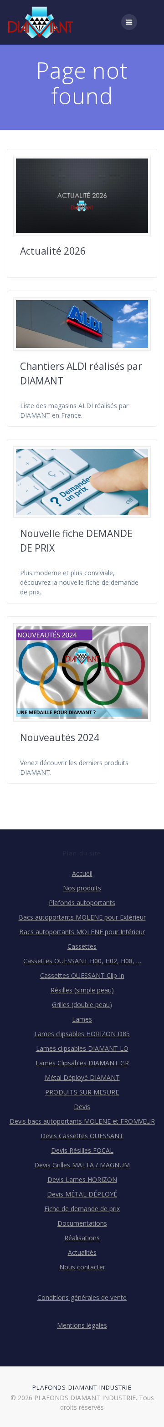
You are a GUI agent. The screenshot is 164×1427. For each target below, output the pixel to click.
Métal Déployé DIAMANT (82, 1077)
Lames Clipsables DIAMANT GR (82, 1063)
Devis (82, 1106)
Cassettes (82, 946)
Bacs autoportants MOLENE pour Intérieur (82, 931)
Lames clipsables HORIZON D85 (82, 1033)
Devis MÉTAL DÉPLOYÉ (82, 1194)
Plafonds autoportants (82, 902)
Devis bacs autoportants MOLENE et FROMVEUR (82, 1121)
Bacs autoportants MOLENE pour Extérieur (82, 917)
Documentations (82, 1223)
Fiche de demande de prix (82, 1208)
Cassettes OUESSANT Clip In (82, 975)
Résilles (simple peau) (82, 990)
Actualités (82, 1252)
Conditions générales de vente (82, 1297)
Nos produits (82, 888)
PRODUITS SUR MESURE (82, 1092)
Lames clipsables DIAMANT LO (82, 1048)
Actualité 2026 (53, 251)
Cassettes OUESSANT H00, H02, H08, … (82, 960)
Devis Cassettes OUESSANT (82, 1135)
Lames (82, 1019)
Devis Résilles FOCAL (82, 1150)
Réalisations (82, 1237)
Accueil (82, 873)
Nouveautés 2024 (59, 737)
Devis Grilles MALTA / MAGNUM (82, 1165)
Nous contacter (82, 1267)
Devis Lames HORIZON (82, 1179)
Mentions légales (82, 1325)
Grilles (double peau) (82, 1004)
